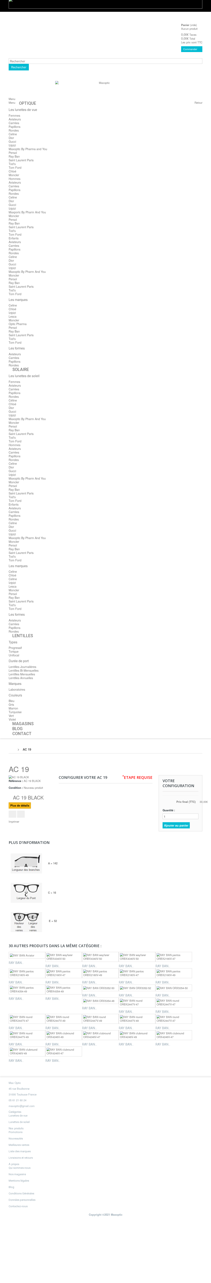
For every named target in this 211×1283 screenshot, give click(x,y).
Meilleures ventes (19, 1144)
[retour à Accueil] (13, 749)
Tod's (12, 164)
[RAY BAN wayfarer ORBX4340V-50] (63, 957)
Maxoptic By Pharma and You (28, 149)
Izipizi (12, 145)
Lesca (12, 316)
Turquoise (15, 712)
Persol (13, 153)
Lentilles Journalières (22, 667)
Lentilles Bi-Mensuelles (24, 670)
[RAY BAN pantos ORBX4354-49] (27, 989)
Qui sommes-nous (19, 1167)
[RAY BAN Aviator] (27, 955)
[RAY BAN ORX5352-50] (100, 988)
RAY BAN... (16, 963)
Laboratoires (17, 689)
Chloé (12, 171)
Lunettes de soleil (19, 1122)
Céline (13, 400)
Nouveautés (16, 1138)
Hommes (14, 179)
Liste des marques (20, 1151)
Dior (11, 138)
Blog (11, 1187)
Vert (11, 716)
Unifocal (14, 655)
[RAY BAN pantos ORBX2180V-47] (173, 957)
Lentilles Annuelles (21, 678)
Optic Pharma (18, 324)
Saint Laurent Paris (21, 160)
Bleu (11, 701)
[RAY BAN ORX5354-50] (173, 988)
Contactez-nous (18, 1206)
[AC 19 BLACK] (19, 777)
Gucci (12, 141)
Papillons (14, 127)
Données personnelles (22, 1199)
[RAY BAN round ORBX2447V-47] (137, 1002)
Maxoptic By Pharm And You (27, 272)
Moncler (14, 175)
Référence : (16, 781)
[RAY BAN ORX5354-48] (100, 1001)
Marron (13, 708)
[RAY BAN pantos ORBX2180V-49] (27, 973)
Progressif (15, 648)
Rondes (14, 130)
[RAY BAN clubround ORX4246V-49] (63, 1035)
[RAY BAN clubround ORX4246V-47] (100, 1035)
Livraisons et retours (21, 1157)
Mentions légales (19, 1180)
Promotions (15, 1132)
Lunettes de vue (18, 1115)
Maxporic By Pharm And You (27, 212)
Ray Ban (14, 156)
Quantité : (169, 810)
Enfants (14, 238)
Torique (14, 651)
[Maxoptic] (102, 90)
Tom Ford (15, 167)
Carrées (14, 123)
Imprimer (14, 821)
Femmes (14, 115)
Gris (11, 704)
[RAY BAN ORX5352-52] (137, 988)
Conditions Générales (21, 1193)
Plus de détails (19, 805)
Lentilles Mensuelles (22, 674)
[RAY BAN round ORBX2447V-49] (63, 1019)
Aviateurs (15, 119)
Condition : (16, 788)
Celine (13, 134)
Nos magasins (17, 1174)
